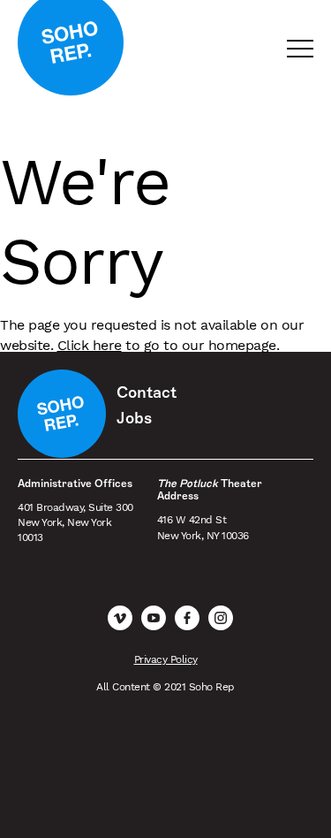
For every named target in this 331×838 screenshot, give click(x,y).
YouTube (153, 618)
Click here (89, 345)
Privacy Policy (166, 659)
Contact (147, 392)
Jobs (134, 418)
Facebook (187, 618)
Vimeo (120, 618)
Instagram (220, 618)
